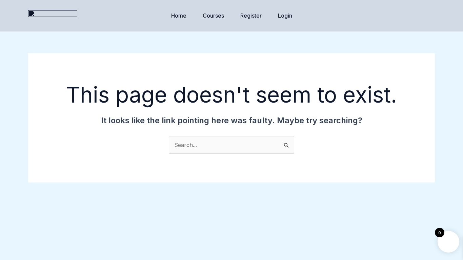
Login (285, 15)
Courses (213, 15)
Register (251, 15)
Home (178, 15)
